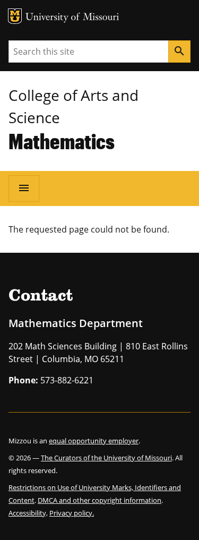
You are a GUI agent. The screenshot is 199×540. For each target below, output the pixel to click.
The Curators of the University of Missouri (106, 457)
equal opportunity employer (94, 440)
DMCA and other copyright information (99, 500)
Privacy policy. (71, 513)
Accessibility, (28, 513)
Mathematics (61, 140)
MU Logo (15, 16)
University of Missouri (72, 17)
